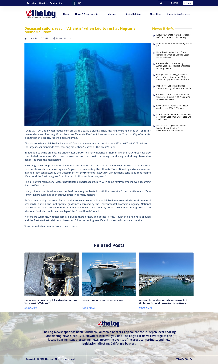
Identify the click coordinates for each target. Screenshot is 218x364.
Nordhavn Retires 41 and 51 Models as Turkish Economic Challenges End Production (173, 117)
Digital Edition (133, 14)
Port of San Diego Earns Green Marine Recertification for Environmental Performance (171, 128)
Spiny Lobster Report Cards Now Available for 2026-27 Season (172, 107)
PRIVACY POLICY (184, 359)
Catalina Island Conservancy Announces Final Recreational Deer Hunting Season (173, 66)
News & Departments (86, 14)
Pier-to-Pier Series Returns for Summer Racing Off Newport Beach (173, 87)
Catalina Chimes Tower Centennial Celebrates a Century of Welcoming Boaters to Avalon (173, 97)
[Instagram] (79, 3)
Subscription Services (178, 14)
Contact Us (56, 3)
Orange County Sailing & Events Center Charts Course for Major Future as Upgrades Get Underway (172, 77)
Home (66, 14)
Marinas (112, 14)
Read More (30, 308)
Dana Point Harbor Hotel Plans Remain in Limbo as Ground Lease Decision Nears (172, 54)
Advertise (32, 3)
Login (189, 3)
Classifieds (155, 14)
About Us (43, 3)
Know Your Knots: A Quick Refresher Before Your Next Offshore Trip (173, 36)
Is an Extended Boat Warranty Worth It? (174, 44)
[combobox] (170, 3)
